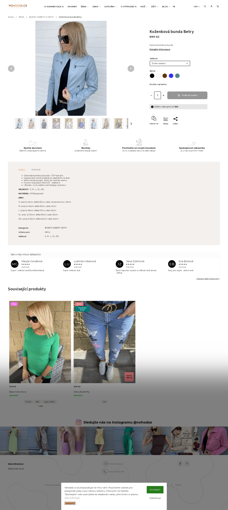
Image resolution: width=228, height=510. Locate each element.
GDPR (178, 485)
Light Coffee (49, 402)
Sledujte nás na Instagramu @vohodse (118, 422)
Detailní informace (159, 49)
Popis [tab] (21, 170)
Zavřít (198, 128)
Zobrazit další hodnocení (207, 279)
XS (104, 402)
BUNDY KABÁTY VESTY (56, 228)
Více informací (72, 497)
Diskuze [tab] (36, 170)
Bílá (37, 402)
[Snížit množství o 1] (151, 95)
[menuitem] (55, 6)
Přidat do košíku (189, 95)
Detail (66, 388)
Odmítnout (155, 498)
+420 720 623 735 (116, 471)
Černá (28, 402)
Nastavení (70, 503)
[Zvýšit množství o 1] (163, 95)
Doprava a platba (52, 485)
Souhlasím (155, 489)
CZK (196, 6)
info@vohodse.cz (116, 464)
